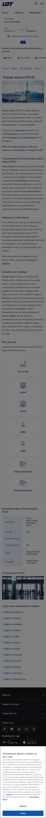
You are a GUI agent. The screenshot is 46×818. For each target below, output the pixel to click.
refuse (9, 794)
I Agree (23, 813)
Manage (23, 806)
